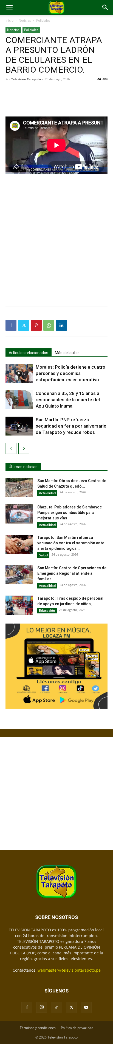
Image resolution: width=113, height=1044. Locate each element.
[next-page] (23, 448)
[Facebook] (10, 325)
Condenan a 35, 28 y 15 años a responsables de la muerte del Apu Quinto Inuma (68, 400)
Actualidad (47, 493)
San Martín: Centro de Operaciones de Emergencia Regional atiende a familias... (71, 573)
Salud (43, 555)
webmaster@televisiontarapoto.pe (69, 970)
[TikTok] (56, 1007)
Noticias (25, 20)
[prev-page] (10, 448)
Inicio (9, 20)
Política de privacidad (77, 1027)
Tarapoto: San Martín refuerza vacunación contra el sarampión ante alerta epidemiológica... (70, 543)
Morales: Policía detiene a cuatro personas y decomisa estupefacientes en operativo (70, 373)
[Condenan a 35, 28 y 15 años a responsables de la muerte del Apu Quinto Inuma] (19, 399)
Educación (47, 610)
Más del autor (67, 353)
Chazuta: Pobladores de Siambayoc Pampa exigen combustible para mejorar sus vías (69, 512)
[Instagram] (41, 1007)
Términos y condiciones (38, 1027)
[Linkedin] (61, 325)
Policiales (43, 20)
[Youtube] (86, 1007)
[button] (9, 7)
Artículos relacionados (28, 353)
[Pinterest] (36, 325)
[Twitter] (23, 325)
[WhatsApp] (48, 325)
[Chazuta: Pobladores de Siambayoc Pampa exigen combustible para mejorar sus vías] (19, 514)
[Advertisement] (56, 98)
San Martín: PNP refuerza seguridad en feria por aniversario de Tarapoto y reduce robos (71, 426)
